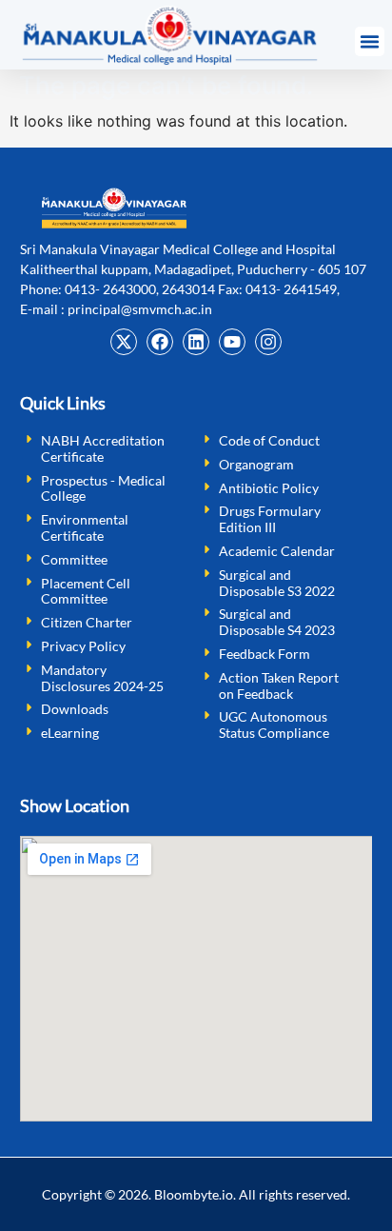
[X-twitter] (123, 341)
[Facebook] (160, 341)
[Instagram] (268, 341)
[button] (370, 42)
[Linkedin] (196, 341)
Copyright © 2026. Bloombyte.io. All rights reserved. (196, 1194)
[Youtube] (232, 341)
